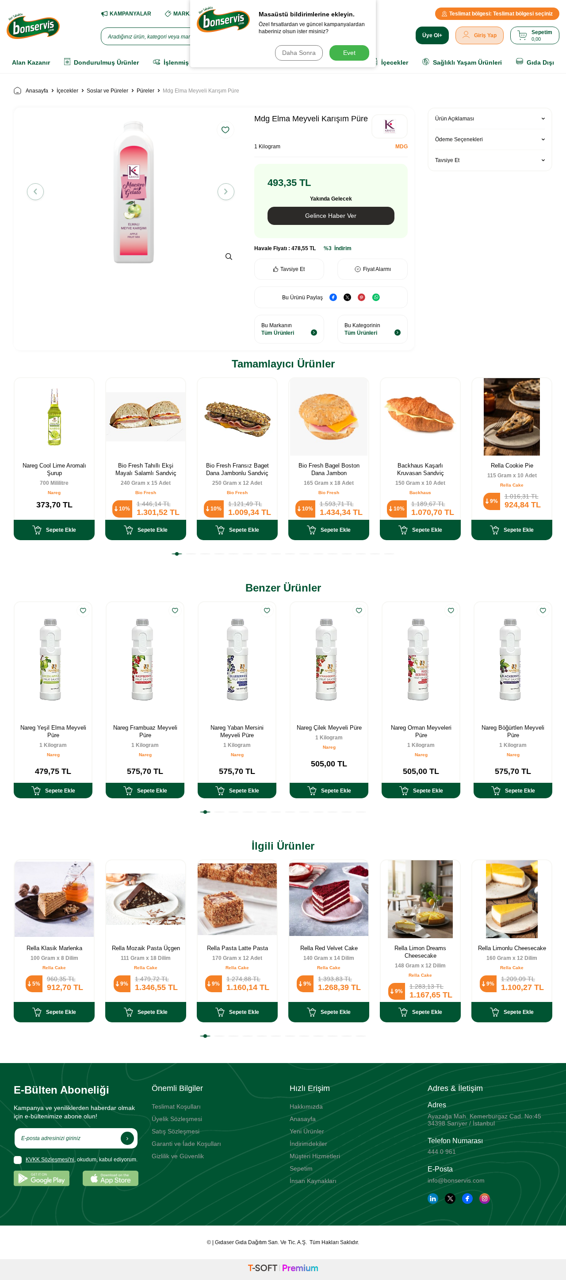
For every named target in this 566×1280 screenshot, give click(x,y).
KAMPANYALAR (130, 14)
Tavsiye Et (292, 269)
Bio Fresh (145, 492)
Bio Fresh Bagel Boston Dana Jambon (328, 469)
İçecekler (67, 91)
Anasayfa (37, 91)
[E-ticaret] (283, 1269)
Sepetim (301, 1168)
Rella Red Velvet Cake (329, 948)
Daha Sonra (299, 52)
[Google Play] (41, 1178)
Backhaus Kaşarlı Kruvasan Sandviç (420, 469)
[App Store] (110, 1178)
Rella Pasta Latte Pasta (237, 948)
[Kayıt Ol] (127, 1138)
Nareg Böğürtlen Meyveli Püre (513, 731)
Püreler (145, 91)
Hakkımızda (306, 1106)
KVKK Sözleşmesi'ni (50, 1159)
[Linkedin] (433, 1198)
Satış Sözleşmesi (175, 1131)
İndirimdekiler (308, 1143)
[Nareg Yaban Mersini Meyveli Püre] (237, 660)
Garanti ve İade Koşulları (186, 1143)
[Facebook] (467, 1198)
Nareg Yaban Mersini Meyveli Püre (237, 731)
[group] (130, 191)
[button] (35, 191)
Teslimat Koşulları (176, 1106)
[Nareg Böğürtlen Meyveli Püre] (512, 660)
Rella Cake (512, 485)
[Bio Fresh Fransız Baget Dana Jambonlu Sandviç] (237, 417)
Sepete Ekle (61, 530)
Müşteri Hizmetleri (315, 1156)
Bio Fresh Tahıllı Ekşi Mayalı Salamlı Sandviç (145, 469)
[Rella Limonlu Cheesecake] (511, 899)
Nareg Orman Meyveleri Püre (421, 731)
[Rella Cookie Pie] (511, 417)
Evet (349, 52)
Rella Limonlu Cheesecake (512, 948)
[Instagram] (484, 1198)
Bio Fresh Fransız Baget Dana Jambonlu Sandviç (237, 469)
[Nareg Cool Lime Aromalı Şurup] (54, 417)
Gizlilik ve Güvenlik (178, 1156)
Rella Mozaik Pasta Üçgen (146, 948)
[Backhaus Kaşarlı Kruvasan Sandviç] (420, 417)
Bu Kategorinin (362, 329)
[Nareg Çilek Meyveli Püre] (329, 660)
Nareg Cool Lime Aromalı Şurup (54, 469)
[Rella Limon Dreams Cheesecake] (420, 899)
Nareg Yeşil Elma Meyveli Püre (53, 731)
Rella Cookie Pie (512, 465)
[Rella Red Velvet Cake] (328, 899)
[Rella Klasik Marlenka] (54, 899)
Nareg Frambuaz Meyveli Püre (145, 731)
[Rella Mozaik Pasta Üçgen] (145, 899)
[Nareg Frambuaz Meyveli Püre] (145, 660)
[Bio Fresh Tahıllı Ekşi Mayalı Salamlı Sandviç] (145, 417)
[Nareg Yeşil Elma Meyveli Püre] (53, 660)
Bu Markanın (277, 329)
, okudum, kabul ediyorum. (82, 1159)
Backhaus (420, 492)
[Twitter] (450, 1198)
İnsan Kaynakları (313, 1180)
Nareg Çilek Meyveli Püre (329, 727)
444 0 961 (442, 1151)
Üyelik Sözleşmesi (177, 1118)
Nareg (54, 492)
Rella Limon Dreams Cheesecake (420, 952)
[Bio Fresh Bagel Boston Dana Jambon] (328, 417)
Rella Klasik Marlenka (54, 948)
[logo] (33, 26)
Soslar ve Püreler (107, 91)
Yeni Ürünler (307, 1131)
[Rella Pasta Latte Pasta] (237, 899)
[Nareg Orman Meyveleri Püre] (420, 660)
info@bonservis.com (456, 1180)
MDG (401, 146)
